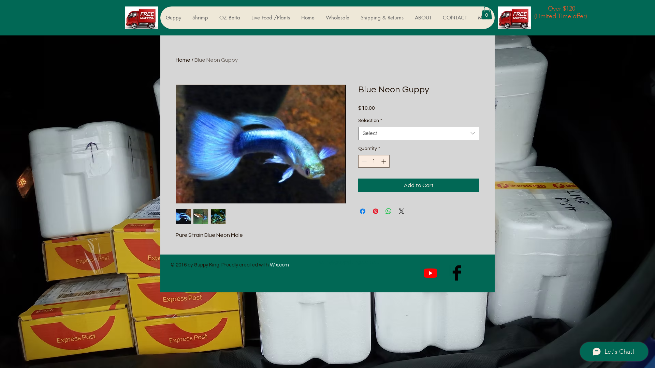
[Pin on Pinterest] (376, 211)
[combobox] (418, 133)
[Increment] (384, 161)
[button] (486, 12)
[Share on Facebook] (363, 211)
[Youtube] (430, 273)
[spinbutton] (374, 161)
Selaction (370, 120)
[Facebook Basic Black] (457, 273)
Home (183, 60)
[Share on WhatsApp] (388, 211)
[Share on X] (401, 211)
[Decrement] (363, 161)
